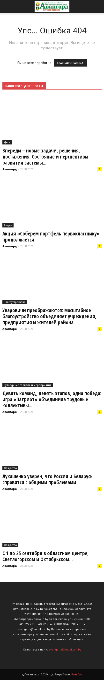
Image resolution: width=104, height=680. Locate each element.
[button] (97, 6)
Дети (7, 142)
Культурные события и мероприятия (27, 385)
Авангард (9, 169)
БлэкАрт (76, 674)
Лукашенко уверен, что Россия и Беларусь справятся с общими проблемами (47, 479)
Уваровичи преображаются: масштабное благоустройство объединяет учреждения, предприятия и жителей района (49, 316)
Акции (8, 225)
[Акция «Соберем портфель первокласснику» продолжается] (52, 203)
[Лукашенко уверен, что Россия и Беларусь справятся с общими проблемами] (52, 446)
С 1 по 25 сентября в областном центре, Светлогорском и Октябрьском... (45, 556)
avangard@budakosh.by (65, 649)
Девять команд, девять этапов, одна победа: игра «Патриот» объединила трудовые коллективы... (51, 399)
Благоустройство (15, 302)
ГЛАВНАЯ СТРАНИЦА (70, 63)
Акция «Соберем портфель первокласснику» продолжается (51, 236)
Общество (10, 468)
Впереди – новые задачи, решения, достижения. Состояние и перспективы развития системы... (45, 156)
